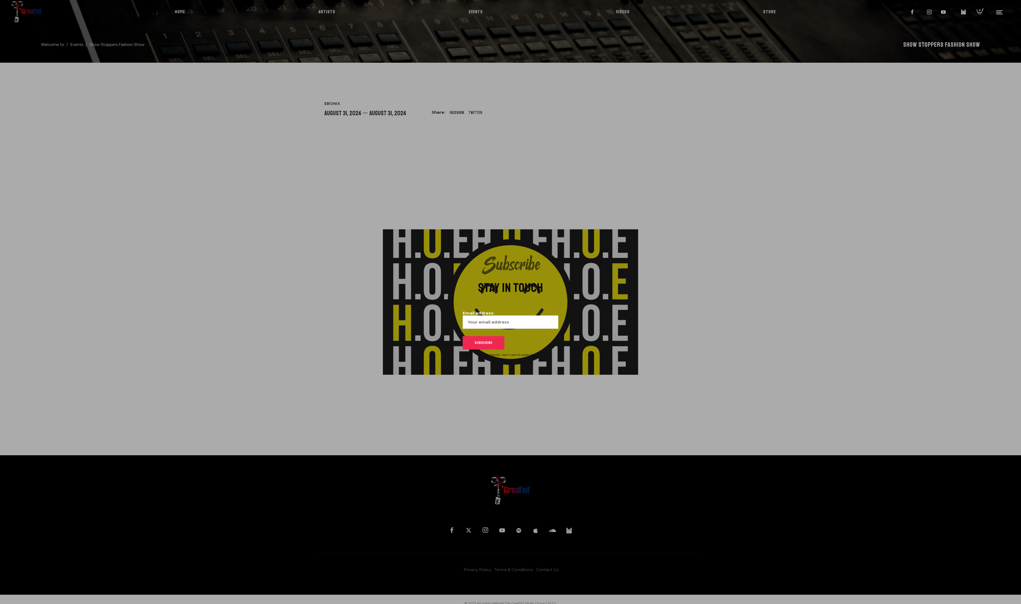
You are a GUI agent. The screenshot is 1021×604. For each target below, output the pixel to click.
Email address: (478, 312)
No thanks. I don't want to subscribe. (510, 354)
